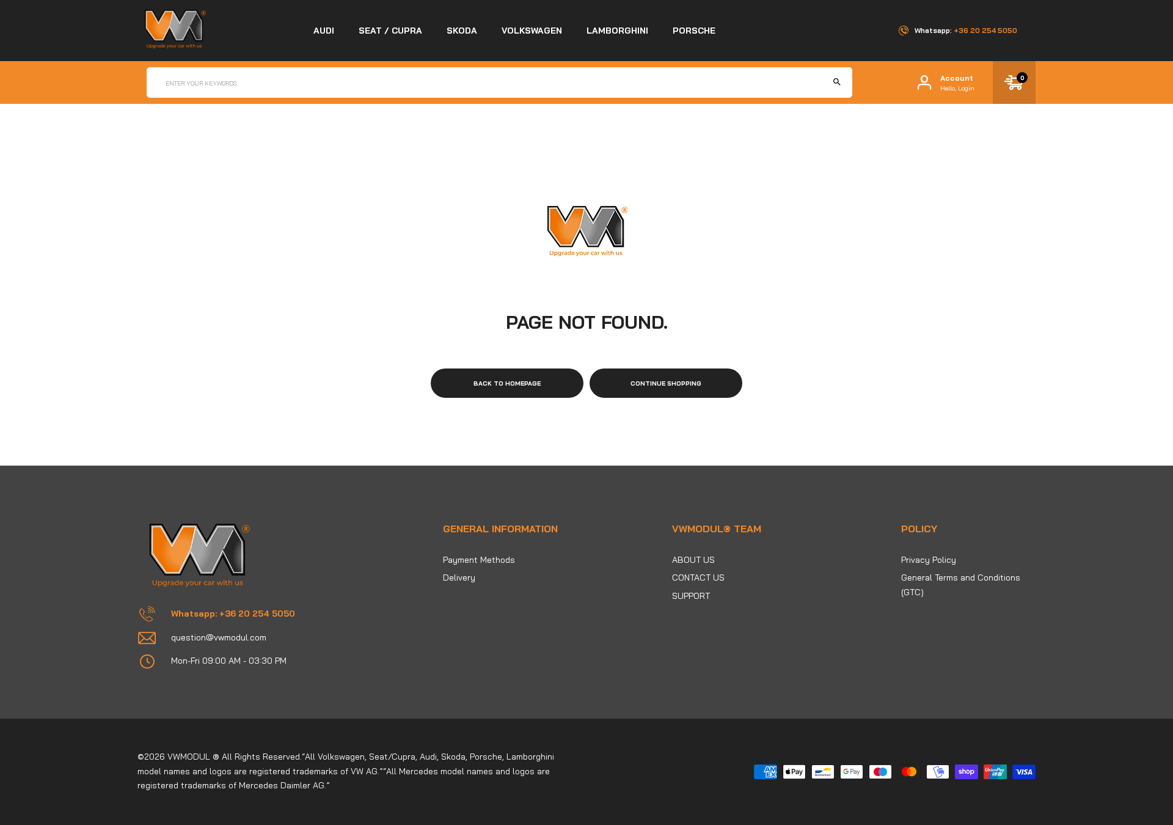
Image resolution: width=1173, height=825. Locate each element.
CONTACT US (698, 577)
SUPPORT (691, 595)
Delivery (459, 577)
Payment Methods (479, 559)
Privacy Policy (928, 559)
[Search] (837, 82)
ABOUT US (693, 559)
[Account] (924, 83)
